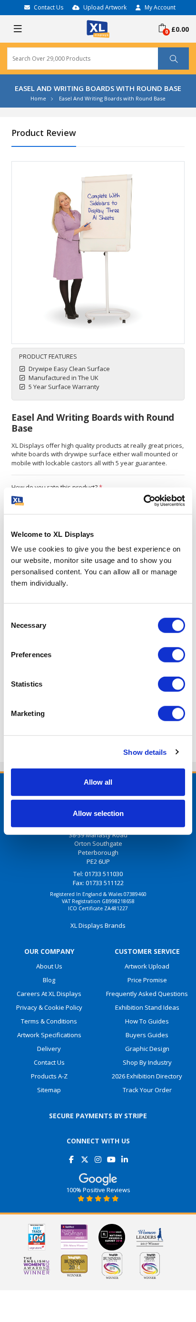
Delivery (49, 1048)
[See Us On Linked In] (125, 1156)
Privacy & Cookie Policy (49, 1007)
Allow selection (98, 813)
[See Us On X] (85, 1156)
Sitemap (49, 1090)
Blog (49, 980)
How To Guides (147, 1021)
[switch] (171, 654)
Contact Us (48, 7)
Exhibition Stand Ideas (147, 1007)
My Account (160, 7)
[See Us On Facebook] (72, 1156)
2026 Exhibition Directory (147, 1076)
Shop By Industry (147, 1062)
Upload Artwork (105, 7)
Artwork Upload (147, 966)
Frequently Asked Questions (147, 993)
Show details (145, 752)
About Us (49, 966)
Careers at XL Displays (49, 993)
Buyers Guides (147, 1035)
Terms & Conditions (49, 1021)
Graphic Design (147, 1048)
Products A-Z (49, 1076)
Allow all (98, 782)
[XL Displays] (98, 28)
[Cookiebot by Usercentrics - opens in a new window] (143, 501)
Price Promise (147, 980)
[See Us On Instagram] (98, 1156)
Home (38, 98)
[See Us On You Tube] (112, 1156)
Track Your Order (147, 1090)
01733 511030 (104, 873)
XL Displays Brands (98, 925)
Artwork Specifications (49, 1035)
